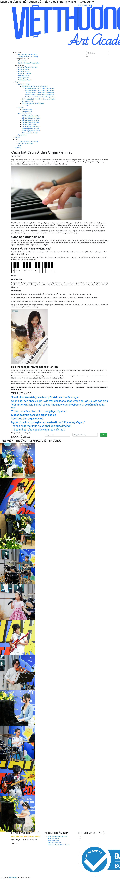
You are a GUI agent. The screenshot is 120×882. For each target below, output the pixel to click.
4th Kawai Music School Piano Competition (39, 92)
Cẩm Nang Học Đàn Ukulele (31, 131)
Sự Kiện (20, 107)
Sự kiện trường (27, 109)
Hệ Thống (18, 148)
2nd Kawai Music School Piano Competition (39, 97)
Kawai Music (22, 61)
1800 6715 (81, 5)
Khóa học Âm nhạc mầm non (27, 67)
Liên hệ (17, 137)
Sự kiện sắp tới (27, 112)
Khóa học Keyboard (24, 80)
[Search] (87, 56)
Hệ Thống (88, 5)
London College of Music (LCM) (29, 63)
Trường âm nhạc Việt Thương (28, 56)
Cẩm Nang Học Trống (29, 124)
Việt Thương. (13, 877)
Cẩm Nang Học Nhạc (25, 114)
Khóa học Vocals (23, 76)
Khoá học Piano (23, 69)
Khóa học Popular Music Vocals (58, 845)
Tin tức (17, 82)
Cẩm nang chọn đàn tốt (30, 133)
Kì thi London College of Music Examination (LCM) (39, 99)
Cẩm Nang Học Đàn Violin (30, 129)
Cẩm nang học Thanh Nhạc (31, 126)
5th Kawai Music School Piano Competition (39, 90)
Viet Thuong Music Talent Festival (33, 103)
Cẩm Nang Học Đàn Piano (30, 120)
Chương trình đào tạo (25, 143)
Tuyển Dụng (22, 135)
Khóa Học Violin (23, 78)
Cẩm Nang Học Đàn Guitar (31, 116)
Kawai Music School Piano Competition (35, 86)
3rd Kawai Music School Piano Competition (39, 95)
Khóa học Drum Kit (24, 73)
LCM (19, 145)
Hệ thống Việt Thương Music (27, 54)
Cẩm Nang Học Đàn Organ (31, 118)
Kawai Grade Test (27, 101)
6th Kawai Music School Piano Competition (39, 88)
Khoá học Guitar (23, 71)
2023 (27, 105)
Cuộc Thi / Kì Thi (23, 84)
